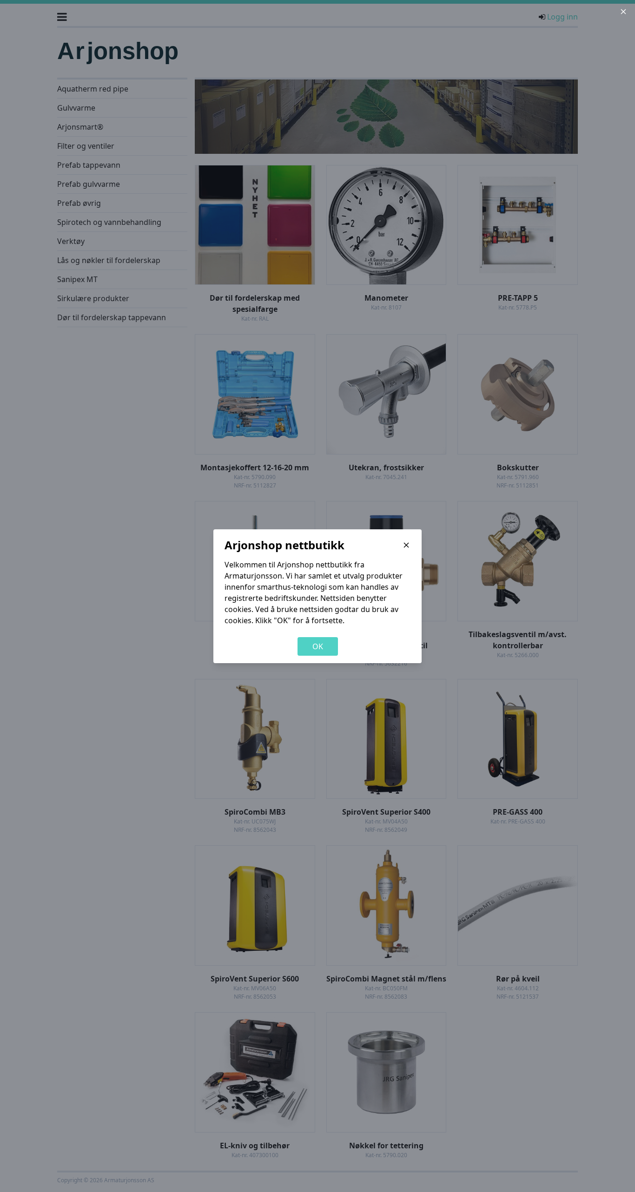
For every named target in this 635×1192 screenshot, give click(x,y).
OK (317, 646)
